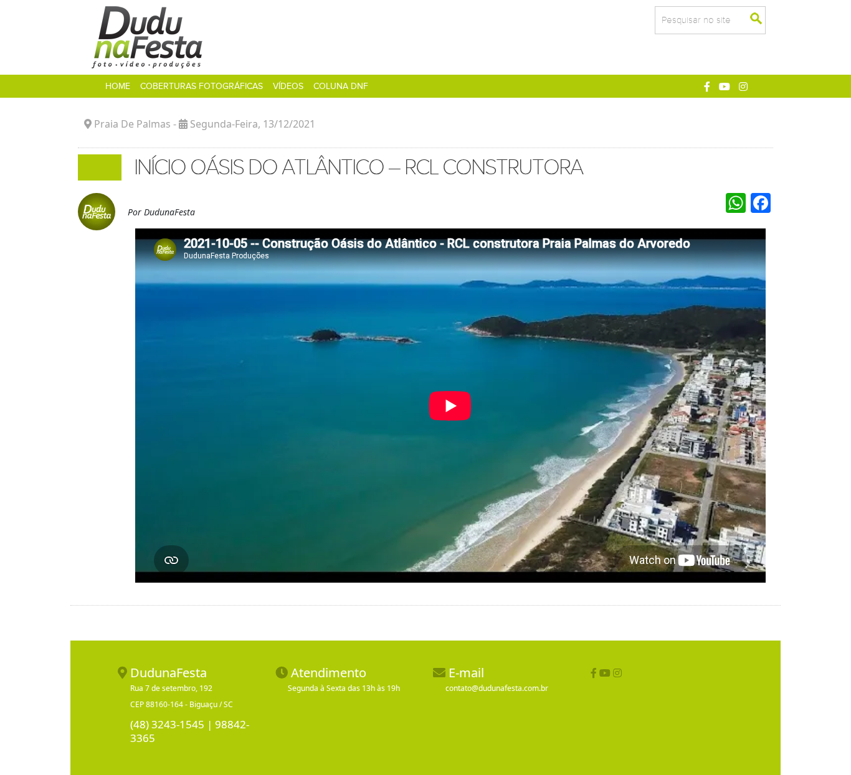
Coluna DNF (340, 86)
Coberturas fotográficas (201, 86)
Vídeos (288, 86)
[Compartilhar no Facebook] (707, 86)
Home (120, 86)
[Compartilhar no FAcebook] (594, 673)
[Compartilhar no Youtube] (724, 86)
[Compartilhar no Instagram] (743, 86)
